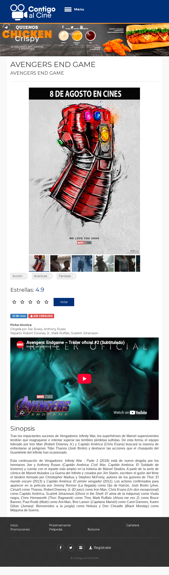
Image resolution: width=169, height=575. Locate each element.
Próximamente (60, 525)
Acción (17, 276)
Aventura (40, 276)
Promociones (20, 529)
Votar (64, 302)
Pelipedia (55, 529)
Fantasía (65, 276)
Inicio (14, 525)
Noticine (94, 529)
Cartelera (132, 525)
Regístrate (73, 33)
